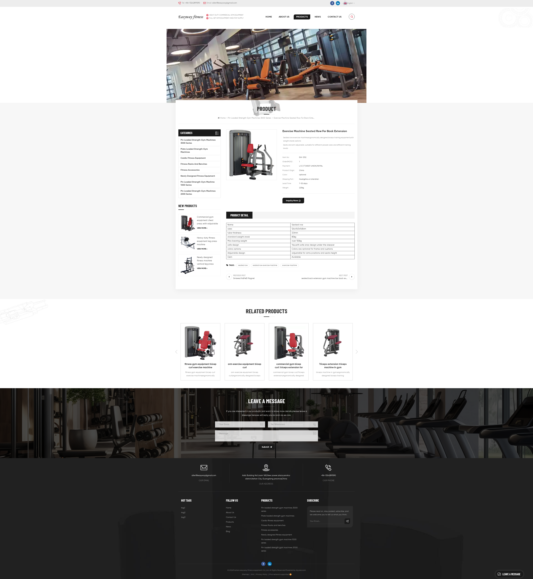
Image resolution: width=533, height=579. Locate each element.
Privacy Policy (261, 574)
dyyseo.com (301, 570)
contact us (334, 17)
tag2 (183, 513)
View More (201, 228)
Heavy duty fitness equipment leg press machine (207, 241)
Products (302, 17)
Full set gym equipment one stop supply (226, 18)
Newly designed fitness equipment (198, 176)
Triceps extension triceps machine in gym (288, 366)
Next (357, 351)
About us (284, 17)
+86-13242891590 (192, 3)
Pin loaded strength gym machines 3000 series (249, 118)
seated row (243, 265)
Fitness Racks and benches (194, 164)
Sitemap (245, 574)
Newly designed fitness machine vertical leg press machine (205, 261)
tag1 (183, 508)
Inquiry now (292, 200)
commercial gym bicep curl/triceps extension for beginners (245, 366)
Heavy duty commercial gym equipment (226, 15)
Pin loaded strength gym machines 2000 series (198, 192)
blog (228, 531)
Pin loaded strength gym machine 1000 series (198, 183)
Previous (176, 351)
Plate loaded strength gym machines (194, 150)
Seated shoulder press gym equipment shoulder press (333, 366)
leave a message (511, 574)
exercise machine (289, 265)
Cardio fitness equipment (193, 158)
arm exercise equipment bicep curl (200, 366)
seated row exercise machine (265, 265)
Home (269, 17)
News (318, 17)
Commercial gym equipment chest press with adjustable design (207, 220)
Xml (252, 574)
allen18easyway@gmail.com (224, 3)
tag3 (183, 517)
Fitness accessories (190, 170)
